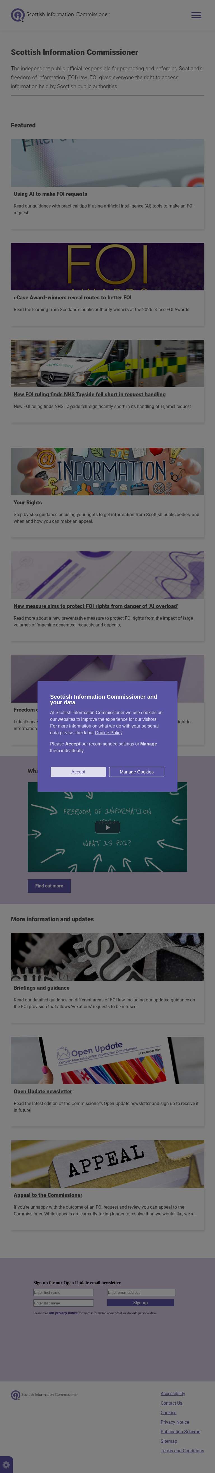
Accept (78, 772)
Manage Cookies (137, 772)
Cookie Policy (108, 732)
